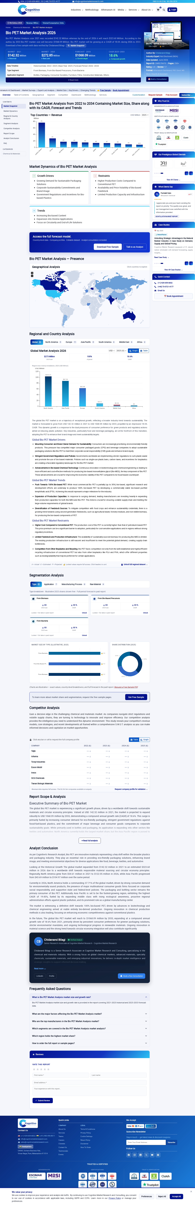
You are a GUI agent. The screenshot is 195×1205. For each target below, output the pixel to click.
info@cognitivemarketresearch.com (89, 1)
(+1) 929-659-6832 (165, 283)
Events (61, 1154)
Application (50, 584)
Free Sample (76, 90)
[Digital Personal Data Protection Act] (190, 127)
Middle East (125, 342)
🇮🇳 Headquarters (25, 1147)
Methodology (91, 9)
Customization (138, 95)
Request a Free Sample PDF (126, 687)
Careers (61, 1140)
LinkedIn (39, 976)
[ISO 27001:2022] (167, 121)
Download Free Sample (108, 246)
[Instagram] (134, 1155)
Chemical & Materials (21, 27)
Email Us (161, 290)
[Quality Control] (168, 127)
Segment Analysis (11, 123)
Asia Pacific (87, 342)
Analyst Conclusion (11, 138)
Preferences (146, 1196)
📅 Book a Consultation (157, 79)
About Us (146, 9)
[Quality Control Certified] (92, 1184)
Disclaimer (84, 1144)
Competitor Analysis (12, 128)
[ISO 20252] (184, 121)
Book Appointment (92, 90)
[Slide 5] (162, 173)
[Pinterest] (158, 1155)
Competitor (63, 95)
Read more (39, 968)
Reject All (162, 1196)
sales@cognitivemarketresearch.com (34, 1142)
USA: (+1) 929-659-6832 (30, 1)
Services (133, 9)
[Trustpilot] (160, 144)
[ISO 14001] (158, 127)
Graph (135, 350)
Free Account (171, 95)
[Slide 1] (154, 173)
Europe (71, 342)
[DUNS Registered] (159, 137)
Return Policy (85, 1140)
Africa (141, 342)
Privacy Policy (115, 1198)
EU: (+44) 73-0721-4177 (50, 1)
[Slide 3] (157, 173)
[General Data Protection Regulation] (176, 127)
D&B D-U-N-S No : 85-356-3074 (165, 1)
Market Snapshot (77, 45)
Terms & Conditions (88, 1129)
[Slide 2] (156, 173)
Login (173, 9)
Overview (6, 95)
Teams (61, 1136)
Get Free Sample (136, 697)
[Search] (164, 9)
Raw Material (97, 584)
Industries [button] (76, 9)
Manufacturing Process (73, 584)
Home (8, 27)
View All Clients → (173, 180)
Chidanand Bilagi (163, 53)
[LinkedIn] (140, 1155)
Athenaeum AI (108, 9)
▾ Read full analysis (90, 840)
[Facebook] (128, 1155)
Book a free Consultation (133, 976)
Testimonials (63, 1151)
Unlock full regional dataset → (136, 564)
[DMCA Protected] (177, 137)
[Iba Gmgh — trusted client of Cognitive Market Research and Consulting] (183, 164)
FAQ (5, 143)
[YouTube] (152, 1155)
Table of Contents (21, 95)
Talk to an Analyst (134, 246)
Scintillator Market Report (167, 216)
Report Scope (9, 133)
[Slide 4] (159, 173)
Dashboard (76, 95)
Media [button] (121, 9)
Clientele (62, 1144)
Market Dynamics (11, 111)
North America (53, 342)
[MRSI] (174, 111)
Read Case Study (160, 257)
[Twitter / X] (146, 1155)
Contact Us (23, 1130)
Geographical (38, 95)
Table (145, 350)
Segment (51, 95)
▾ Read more (73, 80)
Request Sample (155, 95)
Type (35, 584)
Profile (51, 976)
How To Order (86, 1147)
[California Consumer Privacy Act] (183, 127)
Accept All (176, 1196)
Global (36, 342)
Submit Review (42, 1100)
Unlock (84, 613)
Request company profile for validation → (131, 789)
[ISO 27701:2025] (175, 121)
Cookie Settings (86, 1136)
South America (106, 342)
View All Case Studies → (173, 270)
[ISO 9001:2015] (158, 121)
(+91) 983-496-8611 (47, 1136)
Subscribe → (187, 95)
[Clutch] (186, 137)
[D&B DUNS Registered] (134, 1176)
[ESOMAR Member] (160, 111)
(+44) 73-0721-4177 (165, 286)
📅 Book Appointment (173, 296)
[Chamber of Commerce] (168, 137)
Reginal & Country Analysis (11, 117)
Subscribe (171, 1142)
